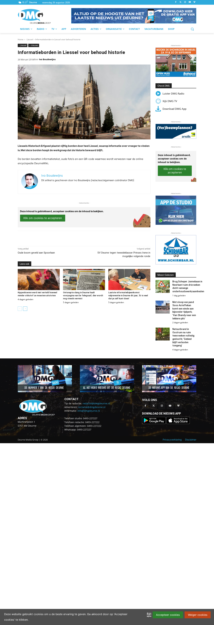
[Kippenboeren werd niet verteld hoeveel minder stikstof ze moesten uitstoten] (39, 279)
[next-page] (25, 308)
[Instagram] (185, 2)
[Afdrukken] (64, 237)
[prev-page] (20, 308)
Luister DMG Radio (173, 93)
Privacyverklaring (172, 439)
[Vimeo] (194, 2)
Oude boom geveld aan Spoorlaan (36, 252)
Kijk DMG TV (170, 101)
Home (20, 39)
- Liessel (29, 39)
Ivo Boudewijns (47, 59)
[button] (133, 15)
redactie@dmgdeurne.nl (96, 403)
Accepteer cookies (168, 614)
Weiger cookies (197, 614)
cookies (38, 614)
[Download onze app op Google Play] (154, 423)
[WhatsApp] (56, 237)
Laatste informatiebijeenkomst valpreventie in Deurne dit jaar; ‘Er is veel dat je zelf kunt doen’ (128, 295)
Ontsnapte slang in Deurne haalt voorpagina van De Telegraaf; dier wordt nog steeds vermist (83, 295)
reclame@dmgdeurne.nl (91, 407)
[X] (48, 237)
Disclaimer (190, 439)
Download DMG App (174, 108)
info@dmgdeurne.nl (88, 410)
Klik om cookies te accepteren (42, 218)
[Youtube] (190, 2)
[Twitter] (180, 2)
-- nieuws (33, 45)
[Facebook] (176, 2)
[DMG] (44, 16)
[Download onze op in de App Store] (178, 423)
